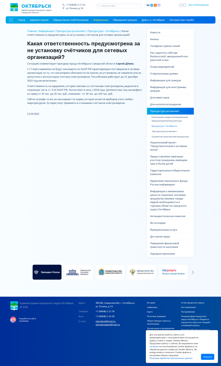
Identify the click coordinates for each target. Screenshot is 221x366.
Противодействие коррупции (195, 329)
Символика (152, 307)
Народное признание (162, 253)
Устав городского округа (192, 302)
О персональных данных (164, 73)
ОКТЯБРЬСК (36, 8)
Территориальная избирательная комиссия (170, 172)
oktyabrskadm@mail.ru (108, 324)
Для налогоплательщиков (165, 104)
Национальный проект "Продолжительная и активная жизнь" (168, 146)
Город (21, 20)
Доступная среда (160, 236)
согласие (154, 346)
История (151, 302)
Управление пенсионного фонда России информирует (169, 182)
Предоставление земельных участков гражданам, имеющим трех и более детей (168, 160)
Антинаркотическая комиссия (167, 216)
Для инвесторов (159, 97)
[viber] (158, 5)
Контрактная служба (181, 20)
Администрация (39, 20)
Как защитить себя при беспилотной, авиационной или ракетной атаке (169, 56)
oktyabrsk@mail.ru (105, 321)
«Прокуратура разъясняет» (164, 131)
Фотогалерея (158, 223)
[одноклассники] (155, 5)
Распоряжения (188, 311)
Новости (155, 32)
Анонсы (154, 39)
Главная (32, 31)
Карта (150, 311)
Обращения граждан (125, 20)
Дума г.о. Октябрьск (153, 20)
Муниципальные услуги (163, 229)
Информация (100, 20)
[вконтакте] (148, 5)
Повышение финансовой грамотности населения (164, 245)
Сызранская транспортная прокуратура (170, 136)
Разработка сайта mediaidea (27, 319)
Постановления (188, 307)
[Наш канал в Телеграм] (151, 5)
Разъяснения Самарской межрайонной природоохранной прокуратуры (170, 119)
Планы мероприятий (162, 66)
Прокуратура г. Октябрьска (103, 31)
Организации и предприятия (160, 328)
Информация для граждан (165, 80)
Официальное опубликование (71, 20)
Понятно (207, 357)
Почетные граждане (156, 316)
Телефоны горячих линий (165, 46)
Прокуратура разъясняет (71, 31)
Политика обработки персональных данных (171, 358)
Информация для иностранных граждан (168, 88)
